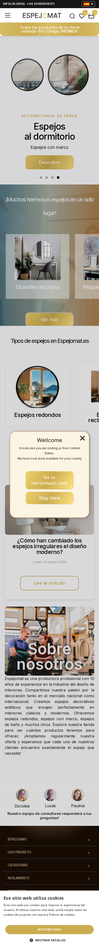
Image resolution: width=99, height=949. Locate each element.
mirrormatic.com (49, 480)
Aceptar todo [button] (49, 929)
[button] (49, 940)
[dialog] (49, 920)
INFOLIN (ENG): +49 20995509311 (28, 4)
